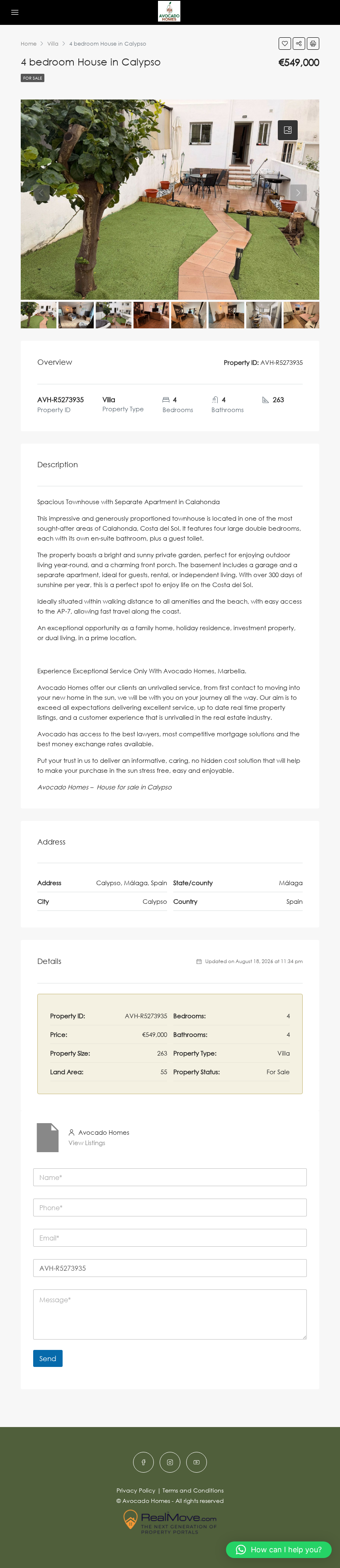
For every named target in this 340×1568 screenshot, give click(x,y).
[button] (279, 1549)
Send (47, 1358)
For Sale (32, 77)
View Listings (86, 1142)
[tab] (288, 130)
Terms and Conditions (193, 1490)
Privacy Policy (136, 1490)
